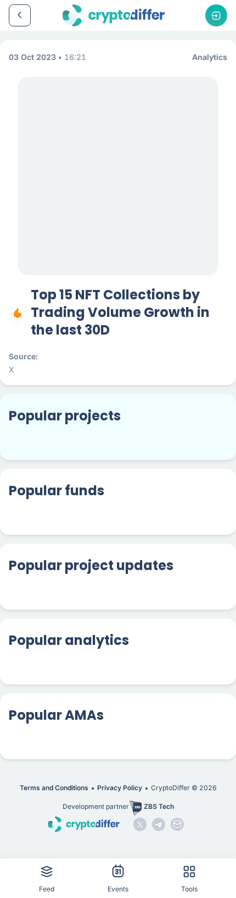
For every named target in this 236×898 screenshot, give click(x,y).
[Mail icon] (177, 824)
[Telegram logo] (158, 824)
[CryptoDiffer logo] (114, 15)
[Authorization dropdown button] (216, 15)
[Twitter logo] (140, 824)
